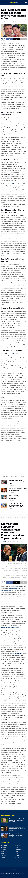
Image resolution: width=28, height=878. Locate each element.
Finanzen (3, 853)
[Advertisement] (14, 459)
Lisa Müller (11, 184)
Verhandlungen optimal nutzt (10, 627)
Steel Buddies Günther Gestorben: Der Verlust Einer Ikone (17, 482)
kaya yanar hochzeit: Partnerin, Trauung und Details (16, 835)
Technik (17, 855)
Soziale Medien (19, 849)
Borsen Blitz (7, 873)
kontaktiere (9, 870)
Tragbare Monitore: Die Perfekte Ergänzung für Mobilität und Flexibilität (16, 505)
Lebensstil (7, 7)
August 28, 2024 (15, 541)
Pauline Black (5, 541)
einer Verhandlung (16, 653)
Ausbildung (4, 845)
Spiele (16, 851)
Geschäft (3, 855)
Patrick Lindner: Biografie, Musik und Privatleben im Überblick (17, 820)
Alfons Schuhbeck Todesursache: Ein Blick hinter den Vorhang (18, 497)
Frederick (4, 21)
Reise (16, 847)
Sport (16, 853)
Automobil (4, 847)
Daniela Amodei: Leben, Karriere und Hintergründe (17, 827)
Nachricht (7, 521)
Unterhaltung (18, 857)
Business (3, 849)
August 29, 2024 (13, 21)
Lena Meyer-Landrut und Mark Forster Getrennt (18, 489)
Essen (2, 851)
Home (2, 7)
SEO (17, 875)
